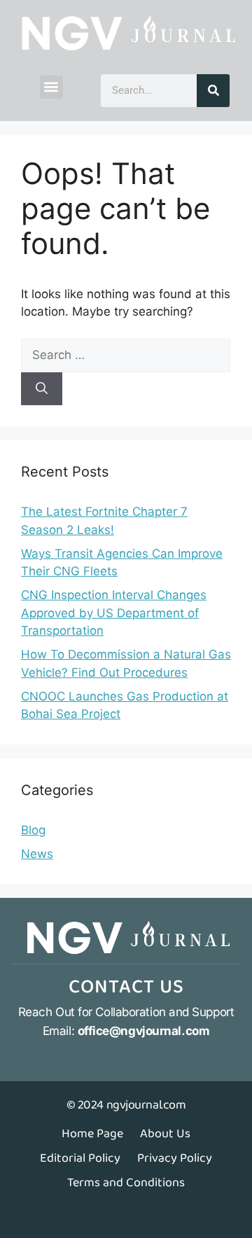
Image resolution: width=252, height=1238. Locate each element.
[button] (51, 87)
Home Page (92, 1134)
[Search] (213, 90)
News (37, 854)
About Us (165, 1134)
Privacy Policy (174, 1158)
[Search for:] (125, 355)
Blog (33, 830)
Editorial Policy (80, 1158)
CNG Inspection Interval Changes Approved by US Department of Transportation (113, 613)
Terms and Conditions (126, 1183)
